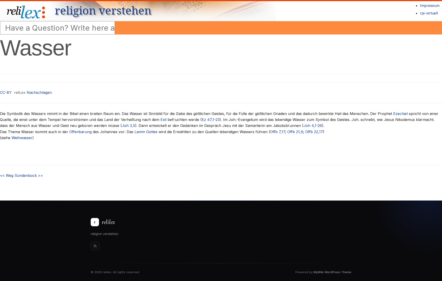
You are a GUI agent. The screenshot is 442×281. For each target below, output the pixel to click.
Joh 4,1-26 (312, 125)
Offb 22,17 (314, 131)
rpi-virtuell (429, 13)
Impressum (429, 5)
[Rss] (95, 245)
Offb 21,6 (295, 131)
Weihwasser (22, 137)
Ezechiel (400, 113)
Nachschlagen (39, 92)
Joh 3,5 (128, 125)
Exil (163, 119)
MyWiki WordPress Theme (332, 272)
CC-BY (6, 92)
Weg (6, 175)
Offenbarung (80, 131)
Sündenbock (29, 175)
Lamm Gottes (145, 131)
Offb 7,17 (277, 131)
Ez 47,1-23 (211, 119)
